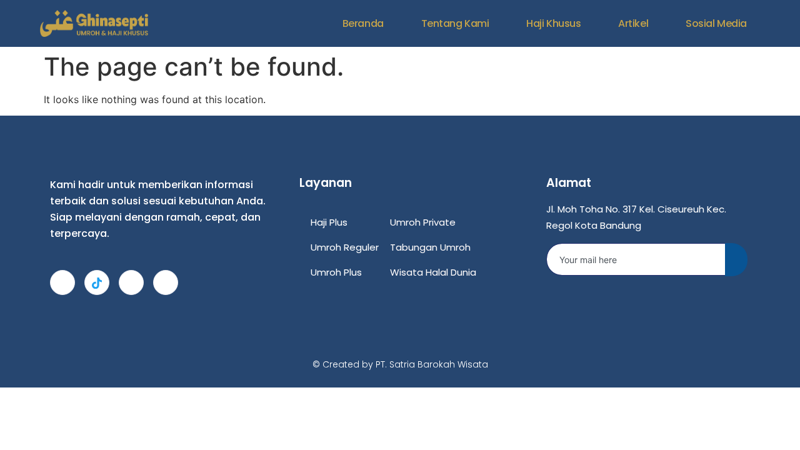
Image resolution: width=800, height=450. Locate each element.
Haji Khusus (553, 23)
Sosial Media (716, 23)
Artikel (633, 23)
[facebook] (131, 282)
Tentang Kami (455, 23)
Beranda (363, 23)
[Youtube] (165, 282)
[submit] (736, 259)
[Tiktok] (96, 282)
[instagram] (62, 282)
